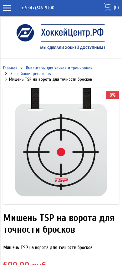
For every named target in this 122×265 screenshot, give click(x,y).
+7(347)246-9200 (37, 8)
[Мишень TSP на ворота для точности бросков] (61, 203)
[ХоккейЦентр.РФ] (61, 49)
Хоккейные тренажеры (31, 73)
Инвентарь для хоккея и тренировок (59, 68)
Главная (10, 68)
